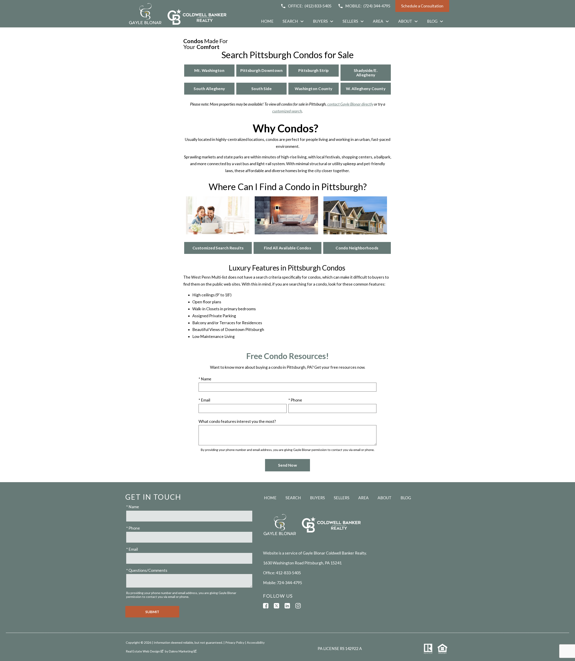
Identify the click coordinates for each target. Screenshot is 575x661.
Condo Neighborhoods (357, 248)
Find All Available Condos (287, 248)
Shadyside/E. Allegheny (366, 72)
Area (363, 497)
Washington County (313, 88)
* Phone (295, 400)
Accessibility (256, 642)
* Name (205, 379)
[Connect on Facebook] (265, 605)
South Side (261, 88)
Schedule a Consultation (422, 6)
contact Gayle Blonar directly (350, 104)
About (384, 497)
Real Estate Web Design (143, 651)
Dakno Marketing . (183, 651)
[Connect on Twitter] (276, 605)
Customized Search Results (218, 248)
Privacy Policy (234, 642)
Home (267, 21)
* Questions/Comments (146, 570)
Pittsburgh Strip (313, 70)
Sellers (341, 497)
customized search (287, 111)
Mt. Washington (209, 70)
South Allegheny (209, 88)
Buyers (317, 497)
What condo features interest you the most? (237, 421)
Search (293, 497)
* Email (204, 400)
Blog (405, 497)
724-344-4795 (289, 582)
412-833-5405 (288, 572)
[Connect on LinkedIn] (287, 605)
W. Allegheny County (365, 88)
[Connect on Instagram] (298, 605)
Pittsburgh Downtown (261, 70)
